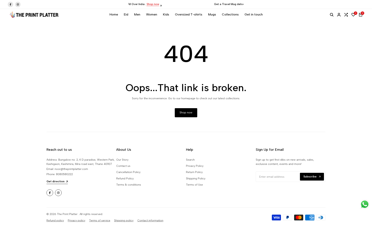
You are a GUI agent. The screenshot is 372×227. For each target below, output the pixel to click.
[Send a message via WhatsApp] (364, 204)
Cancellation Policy (128, 172)
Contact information (150, 220)
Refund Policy (125, 178)
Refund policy (55, 220)
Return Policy (194, 172)
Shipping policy (123, 220)
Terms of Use (194, 184)
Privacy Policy (194, 166)
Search (190, 159)
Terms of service (99, 220)
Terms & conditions (128, 184)
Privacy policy (76, 220)
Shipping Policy (195, 178)
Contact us (123, 166)
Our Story (122, 159)
